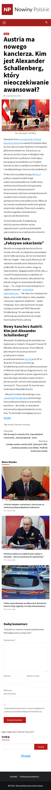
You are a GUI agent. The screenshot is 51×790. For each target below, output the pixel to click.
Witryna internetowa (10, 692)
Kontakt (13, 776)
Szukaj (5, 736)
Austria (11, 424)
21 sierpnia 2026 (10, 511)
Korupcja (26, 424)
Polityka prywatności (29, 776)
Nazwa (8, 676)
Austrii (28, 359)
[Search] (46, 22)
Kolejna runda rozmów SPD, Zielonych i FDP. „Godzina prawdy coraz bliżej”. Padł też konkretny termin (26, 446)
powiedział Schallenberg (16, 398)
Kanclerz (18, 424)
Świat (6, 34)
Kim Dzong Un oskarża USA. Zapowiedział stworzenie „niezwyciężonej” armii (23, 434)
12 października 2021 (13, 96)
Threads (25, 755)
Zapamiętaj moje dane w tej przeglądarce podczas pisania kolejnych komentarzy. (24, 710)
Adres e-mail (33, 677)
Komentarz (10, 640)
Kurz (37, 174)
